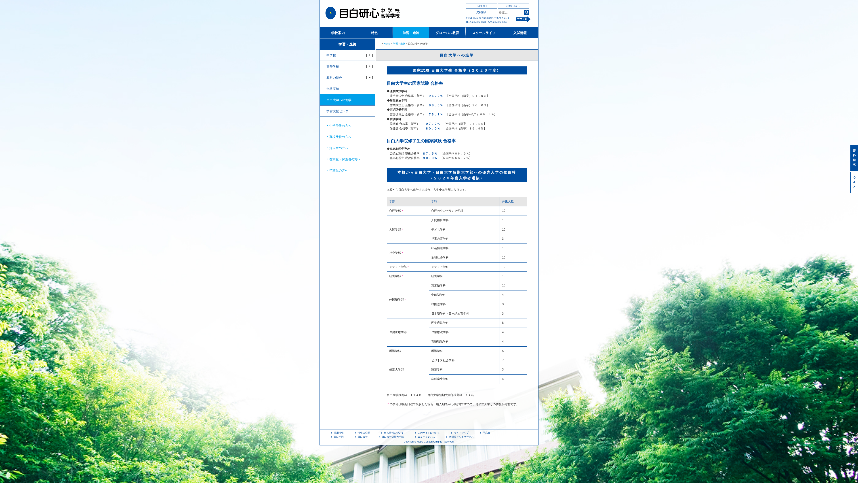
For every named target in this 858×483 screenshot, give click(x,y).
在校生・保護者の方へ (345, 159)
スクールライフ (484, 33)
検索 (526, 12)
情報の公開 (364, 432)
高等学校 (332, 66)
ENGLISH (481, 6)
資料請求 (481, 12)
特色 (374, 33)
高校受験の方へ (340, 137)
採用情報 (339, 432)
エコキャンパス (426, 436)
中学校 (331, 55)
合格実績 (332, 89)
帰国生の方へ (338, 148)
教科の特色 (334, 77)
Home (387, 43)
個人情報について (394, 432)
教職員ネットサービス (461, 436)
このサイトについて (429, 432)
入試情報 (520, 33)
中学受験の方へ (340, 125)
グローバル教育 (447, 33)
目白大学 (363, 436)
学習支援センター (338, 111)
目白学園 (339, 436)
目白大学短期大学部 (393, 436)
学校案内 (338, 33)
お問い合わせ (513, 6)
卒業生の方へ (338, 170)
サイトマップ (461, 432)
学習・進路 (411, 33)
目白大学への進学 (338, 100)
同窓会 (486, 432)
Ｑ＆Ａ (854, 182)
